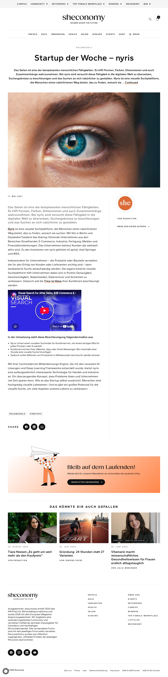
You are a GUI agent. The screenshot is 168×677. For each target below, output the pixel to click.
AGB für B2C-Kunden (151, 670)
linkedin (34, 427)
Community (38, 4)
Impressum (115, 670)
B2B (146, 4)
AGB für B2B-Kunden (131, 670)
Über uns (134, 595)
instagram (19, 652)
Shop (122, 34)
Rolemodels (17, 414)
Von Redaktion (17, 560)
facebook (26, 427)
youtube (35, 652)
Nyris (11, 228)
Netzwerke (59, 4)
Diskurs (97, 34)
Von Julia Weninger (124, 568)
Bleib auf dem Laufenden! (101, 467)
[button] (6, 671)
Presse (77, 670)
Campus (22, 4)
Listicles (134, 620)
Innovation (58, 34)
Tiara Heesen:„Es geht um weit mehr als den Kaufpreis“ (30, 553)
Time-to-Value (53, 281)
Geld (44, 34)
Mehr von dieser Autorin (131, 226)
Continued (131, 82)
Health (73, 34)
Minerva (114, 4)
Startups (36, 414)
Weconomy (133, 4)
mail (42, 427)
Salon (84, 34)
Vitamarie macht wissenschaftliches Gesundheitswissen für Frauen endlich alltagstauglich (133, 557)
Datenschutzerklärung (98, 670)
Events (110, 34)
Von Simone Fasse (70, 560)
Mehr (136, 34)
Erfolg (32, 34)
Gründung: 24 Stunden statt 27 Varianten (81, 553)
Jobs (85, 670)
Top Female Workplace (87, 4)
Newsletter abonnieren (85, 482)
